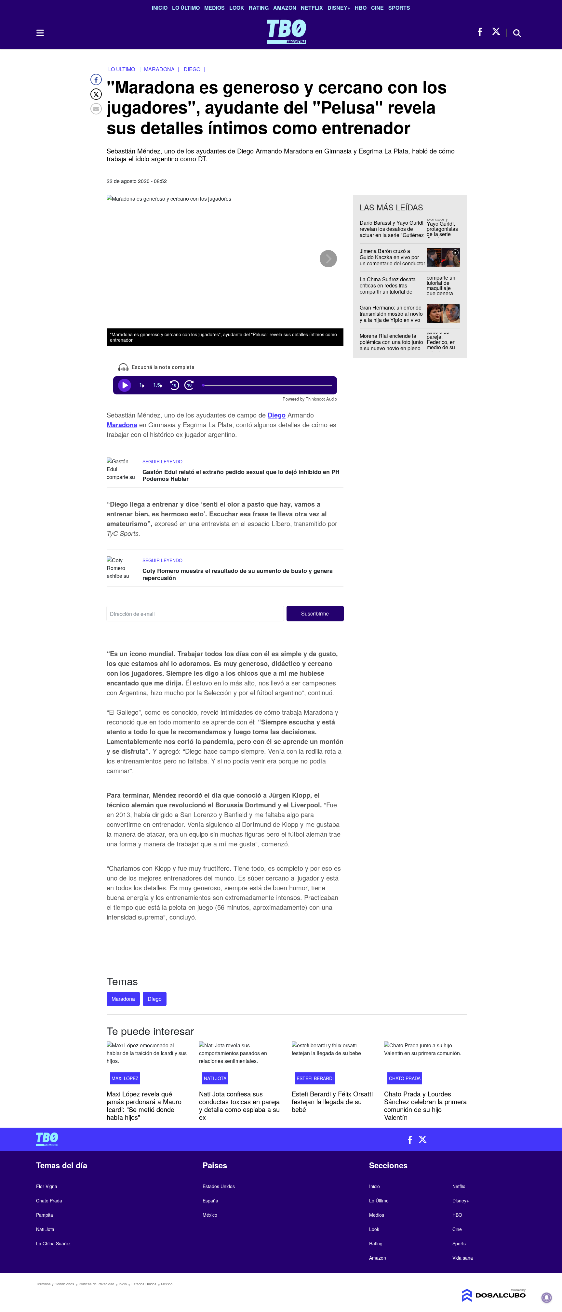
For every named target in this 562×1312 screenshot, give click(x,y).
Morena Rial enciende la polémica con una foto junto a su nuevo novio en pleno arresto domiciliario (391, 345)
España (210, 1200)
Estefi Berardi (315, 1078)
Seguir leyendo (162, 461)
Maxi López (125, 1078)
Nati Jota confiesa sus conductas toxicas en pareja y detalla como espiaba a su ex (239, 1105)
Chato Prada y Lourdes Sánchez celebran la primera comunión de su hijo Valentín (425, 1105)
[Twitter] (96, 94)
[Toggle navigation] (39, 33)
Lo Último (186, 7)
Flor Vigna (46, 1186)
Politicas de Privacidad (96, 1283)
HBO (361, 7)
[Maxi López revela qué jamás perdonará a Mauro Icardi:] (148, 1064)
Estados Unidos (219, 1186)
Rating (259, 7)
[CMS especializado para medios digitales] (468, 1295)
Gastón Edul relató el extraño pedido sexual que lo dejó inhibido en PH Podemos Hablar (241, 475)
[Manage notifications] (547, 1297)
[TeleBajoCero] (156, 1139)
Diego (277, 414)
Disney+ (339, 7)
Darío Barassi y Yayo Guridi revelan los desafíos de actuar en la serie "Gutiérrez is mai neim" (392, 232)
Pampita (44, 1215)
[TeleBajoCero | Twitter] (496, 32)
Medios (214, 7)
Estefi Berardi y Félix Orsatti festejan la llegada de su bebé (332, 1101)
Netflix (312, 7)
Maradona (122, 424)
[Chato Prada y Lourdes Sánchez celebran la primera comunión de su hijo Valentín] (425, 1064)
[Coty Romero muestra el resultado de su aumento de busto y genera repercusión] (123, 568)
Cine (377, 7)
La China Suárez (53, 1243)
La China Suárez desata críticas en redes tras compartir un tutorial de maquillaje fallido (388, 288)
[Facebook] (96, 79)
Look (236, 7)
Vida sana (462, 1257)
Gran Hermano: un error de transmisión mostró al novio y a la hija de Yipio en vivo (391, 314)
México (210, 1215)
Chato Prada (405, 1078)
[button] (315, 613)
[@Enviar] (96, 108)
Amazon (284, 7)
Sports (399, 7)
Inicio (159, 7)
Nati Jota (215, 1078)
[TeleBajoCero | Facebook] (482, 32)
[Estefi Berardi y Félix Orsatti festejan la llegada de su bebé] (333, 1064)
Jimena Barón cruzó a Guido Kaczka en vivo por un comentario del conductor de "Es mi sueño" (392, 260)
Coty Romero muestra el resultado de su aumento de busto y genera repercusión (237, 574)
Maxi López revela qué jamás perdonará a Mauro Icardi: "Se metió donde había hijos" (144, 1105)
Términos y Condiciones (55, 1283)
